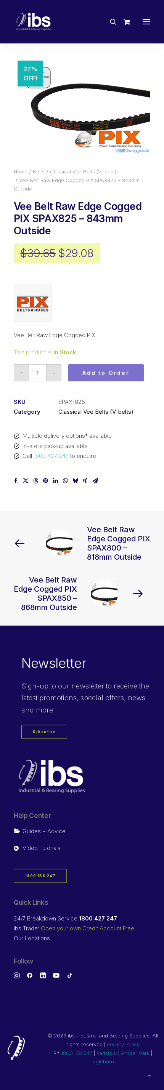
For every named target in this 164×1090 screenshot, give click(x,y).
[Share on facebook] (15, 480)
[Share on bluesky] (75, 480)
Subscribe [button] (44, 732)
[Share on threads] (35, 480)
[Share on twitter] (25, 480)
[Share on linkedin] (55, 480)
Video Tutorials (42, 848)
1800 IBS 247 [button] (40, 876)
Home (20, 171)
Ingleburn (103, 1061)
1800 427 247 (51, 455)
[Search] (110, 21)
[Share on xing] (85, 480)
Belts (39, 171)
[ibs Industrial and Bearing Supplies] (34, 21)
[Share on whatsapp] (65, 480)
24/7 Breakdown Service (65, 918)
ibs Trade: (74, 928)
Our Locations (32, 938)
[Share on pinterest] (45, 480)
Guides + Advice (44, 831)
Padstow (106, 1053)
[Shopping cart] (123, 21)
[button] (146, 21)
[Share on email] (95, 480)
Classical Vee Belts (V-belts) (83, 171)
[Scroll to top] (149, 1075)
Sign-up (34, 686)
